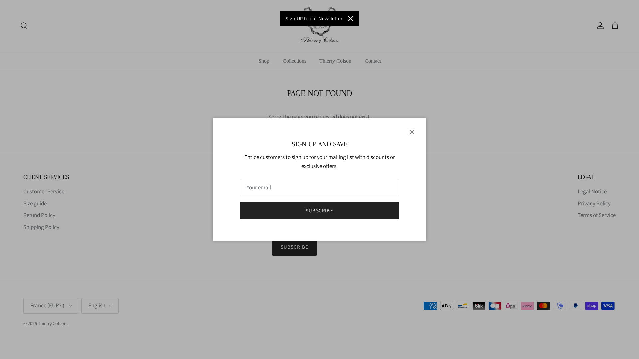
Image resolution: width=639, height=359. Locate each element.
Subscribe (319, 210)
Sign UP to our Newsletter (314, 18)
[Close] (350, 18)
